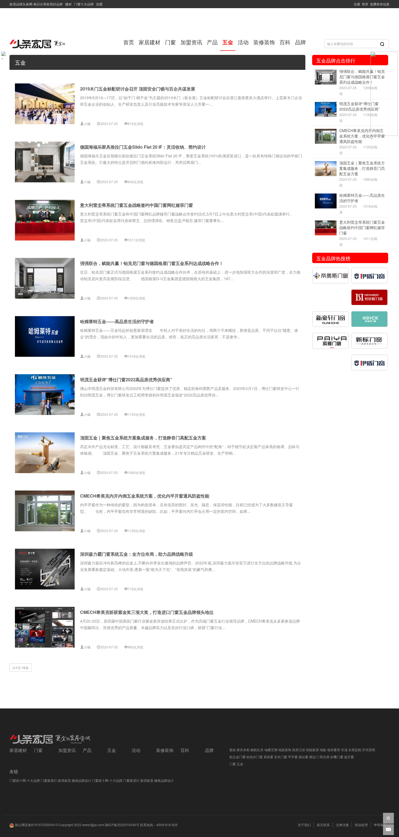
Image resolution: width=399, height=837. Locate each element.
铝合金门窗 (237, 756)
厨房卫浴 (298, 749)
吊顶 (344, 749)
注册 (356, 4)
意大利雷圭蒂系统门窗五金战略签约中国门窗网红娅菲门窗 (136, 205)
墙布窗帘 (333, 749)
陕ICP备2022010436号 (122, 824)
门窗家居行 (49, 780)
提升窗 (349, 756)
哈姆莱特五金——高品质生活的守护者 (117, 321)
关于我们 (304, 824)
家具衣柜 (243, 749)
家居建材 (149, 42)
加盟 (98, 4)
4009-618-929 (167, 824)
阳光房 (325, 756)
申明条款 (380, 824)
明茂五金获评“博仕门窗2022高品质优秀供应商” (126, 379)
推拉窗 (303, 756)
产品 (212, 42)
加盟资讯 (191, 42)
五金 (227, 42)
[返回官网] (388, 818)
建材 (68, 4)
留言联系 (323, 824)
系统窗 (268, 756)
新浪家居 (64, 780)
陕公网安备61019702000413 (36, 824)
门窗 (170, 42)
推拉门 (314, 756)
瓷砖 (232, 749)
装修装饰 (264, 42)
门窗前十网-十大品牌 (25, 780)
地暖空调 (270, 749)
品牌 (300, 42)
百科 (285, 42)
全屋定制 (354, 749)
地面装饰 (284, 749)
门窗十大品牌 (83, 4)
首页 (128, 42)
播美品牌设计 (81, 780)
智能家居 (312, 749)
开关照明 (368, 749)
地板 (323, 749)
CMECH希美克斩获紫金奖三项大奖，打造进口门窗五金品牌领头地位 (147, 612)
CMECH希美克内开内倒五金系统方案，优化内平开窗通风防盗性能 (144, 496)
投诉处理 (361, 824)
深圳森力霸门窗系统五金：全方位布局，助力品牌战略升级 (136, 554)
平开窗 (293, 756)
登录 (364, 4)
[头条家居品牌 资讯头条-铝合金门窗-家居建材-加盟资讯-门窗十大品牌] (46, 42)
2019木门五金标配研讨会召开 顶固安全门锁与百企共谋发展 (137, 89)
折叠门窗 (336, 756)
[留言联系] (388, 829)
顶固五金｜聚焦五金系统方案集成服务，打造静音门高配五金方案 (143, 438)
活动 (243, 42)
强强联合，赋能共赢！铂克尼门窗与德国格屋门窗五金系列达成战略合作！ (151, 263)
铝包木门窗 (254, 756)
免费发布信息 (378, 4)
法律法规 (342, 824)
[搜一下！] (382, 43)
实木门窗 (280, 756)
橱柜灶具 (257, 749)
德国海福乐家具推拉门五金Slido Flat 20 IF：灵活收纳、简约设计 (143, 147)
